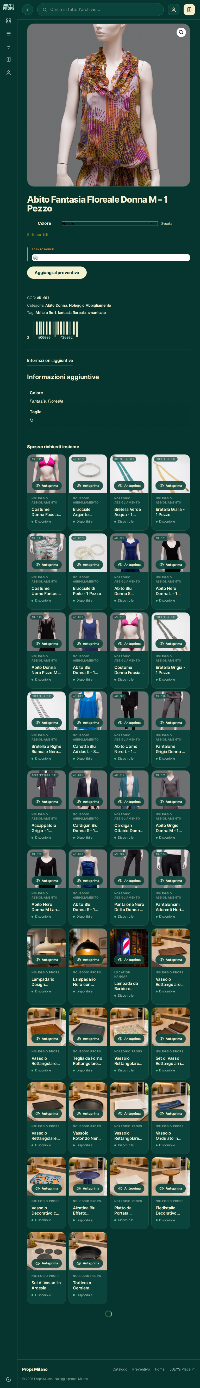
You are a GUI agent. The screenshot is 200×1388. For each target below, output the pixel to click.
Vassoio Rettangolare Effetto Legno (45, 1061)
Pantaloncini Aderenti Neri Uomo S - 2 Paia (168, 907)
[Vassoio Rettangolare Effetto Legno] (46, 1027)
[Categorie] (8, 33)
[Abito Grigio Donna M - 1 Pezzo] (171, 790)
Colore (44, 223)
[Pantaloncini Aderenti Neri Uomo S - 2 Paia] (171, 869)
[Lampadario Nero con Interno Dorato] (88, 948)
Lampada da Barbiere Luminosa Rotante (126, 986)
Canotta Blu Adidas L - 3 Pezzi (84, 749)
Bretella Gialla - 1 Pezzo (170, 512)
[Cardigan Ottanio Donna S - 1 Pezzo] (129, 790)
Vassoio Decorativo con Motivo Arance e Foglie (46, 1210)
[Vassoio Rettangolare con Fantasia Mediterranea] (129, 1027)
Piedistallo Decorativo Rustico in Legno (166, 1210)
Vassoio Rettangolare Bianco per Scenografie (126, 1136)
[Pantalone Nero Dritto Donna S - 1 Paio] (129, 869)
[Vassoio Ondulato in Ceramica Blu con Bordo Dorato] (171, 1101)
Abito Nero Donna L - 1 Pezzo (166, 591)
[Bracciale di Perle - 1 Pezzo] (88, 553)
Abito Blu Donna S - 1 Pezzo (84, 670)
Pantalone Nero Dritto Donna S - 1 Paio (129, 907)
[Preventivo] (8, 59)
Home (160, 1369)
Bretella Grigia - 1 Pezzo (170, 670)
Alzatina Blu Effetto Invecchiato (84, 1210)
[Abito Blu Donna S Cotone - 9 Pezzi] (129, 553)
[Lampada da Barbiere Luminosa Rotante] (129, 948)
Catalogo (120, 1369)
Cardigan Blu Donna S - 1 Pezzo (85, 828)
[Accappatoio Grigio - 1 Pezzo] (46, 790)
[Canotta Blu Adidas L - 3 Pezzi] (88, 711)
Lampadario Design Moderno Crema (43, 982)
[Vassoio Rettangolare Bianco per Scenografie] (129, 1101)
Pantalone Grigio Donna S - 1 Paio (170, 749)
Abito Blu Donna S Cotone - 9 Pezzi (124, 591)
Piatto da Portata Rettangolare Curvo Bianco (127, 1210)
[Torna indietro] (27, 9)
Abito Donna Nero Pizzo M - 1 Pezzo (46, 670)
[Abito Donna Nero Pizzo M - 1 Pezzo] (46, 632)
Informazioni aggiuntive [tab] (50, 360)
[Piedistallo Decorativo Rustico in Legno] (171, 1176)
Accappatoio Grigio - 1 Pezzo (44, 828)
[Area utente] (8, 72)
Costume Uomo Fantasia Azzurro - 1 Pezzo (46, 591)
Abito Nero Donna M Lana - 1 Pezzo (45, 907)
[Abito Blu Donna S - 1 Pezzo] (88, 632)
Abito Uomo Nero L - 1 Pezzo (126, 749)
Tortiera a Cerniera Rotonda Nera (86, 1285)
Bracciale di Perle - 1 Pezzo (87, 591)
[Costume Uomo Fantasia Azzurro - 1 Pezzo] (46, 553)
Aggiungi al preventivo (57, 272)
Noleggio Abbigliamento (90, 305)
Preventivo (141, 1369)
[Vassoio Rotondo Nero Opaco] (88, 1101)
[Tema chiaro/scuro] (8, 1379)
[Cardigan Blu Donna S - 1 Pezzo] (88, 790)
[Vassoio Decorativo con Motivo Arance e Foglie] (46, 1176)
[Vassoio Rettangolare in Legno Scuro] (171, 948)
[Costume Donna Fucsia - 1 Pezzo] (46, 473)
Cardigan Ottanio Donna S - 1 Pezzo (128, 828)
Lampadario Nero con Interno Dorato (87, 982)
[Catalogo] (8, 21)
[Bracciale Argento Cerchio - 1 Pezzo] (88, 473)
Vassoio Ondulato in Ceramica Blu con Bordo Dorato (168, 1136)
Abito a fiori (45, 312)
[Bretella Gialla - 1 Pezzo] (171, 473)
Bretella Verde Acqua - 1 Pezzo (127, 512)
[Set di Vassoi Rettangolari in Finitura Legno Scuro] (171, 1027)
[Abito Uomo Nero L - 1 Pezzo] (129, 711)
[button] (181, 32)
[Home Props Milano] (8, 7)
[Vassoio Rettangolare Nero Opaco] (46, 1101)
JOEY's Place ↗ (182, 1369)
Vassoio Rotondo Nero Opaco (86, 1136)
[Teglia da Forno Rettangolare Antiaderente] (88, 1027)
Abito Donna (56, 305)
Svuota (166, 223)
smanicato (97, 312)
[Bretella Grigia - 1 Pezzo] (171, 632)
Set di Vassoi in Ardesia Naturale (46, 1285)
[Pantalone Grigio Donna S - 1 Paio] (171, 711)
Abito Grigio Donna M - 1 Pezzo (167, 828)
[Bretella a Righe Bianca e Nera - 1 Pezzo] (46, 711)
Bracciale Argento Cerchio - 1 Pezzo (83, 512)
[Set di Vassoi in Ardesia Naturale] (46, 1251)
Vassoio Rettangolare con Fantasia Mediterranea (127, 1061)
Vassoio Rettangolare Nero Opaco (44, 1136)
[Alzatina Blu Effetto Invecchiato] (88, 1176)
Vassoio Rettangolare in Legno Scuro (170, 982)
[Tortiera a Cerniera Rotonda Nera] (88, 1251)
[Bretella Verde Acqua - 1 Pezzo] (129, 473)
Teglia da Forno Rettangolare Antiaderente (87, 1061)
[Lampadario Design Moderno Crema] (46, 948)
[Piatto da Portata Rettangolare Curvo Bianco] (129, 1176)
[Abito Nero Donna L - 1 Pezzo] (171, 553)
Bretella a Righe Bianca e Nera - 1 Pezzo (46, 749)
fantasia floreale (72, 312)
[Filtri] (8, 46)
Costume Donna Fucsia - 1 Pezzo (46, 512)
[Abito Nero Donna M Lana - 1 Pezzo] (46, 869)
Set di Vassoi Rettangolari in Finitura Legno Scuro (170, 1061)
